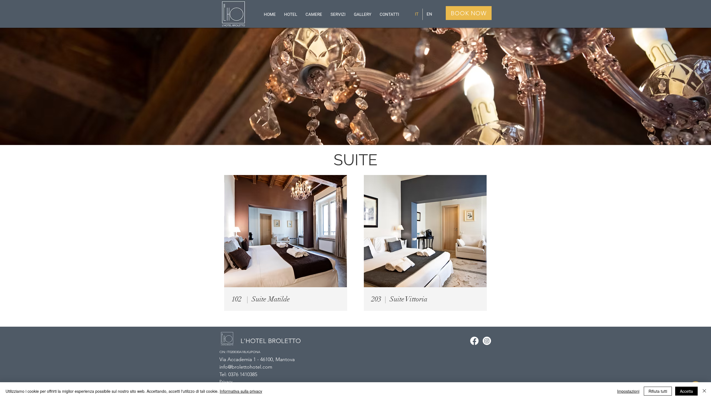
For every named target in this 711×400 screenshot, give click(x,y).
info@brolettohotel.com (245, 367)
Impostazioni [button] (628, 391)
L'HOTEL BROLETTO (271, 341)
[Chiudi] (704, 391)
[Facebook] (474, 341)
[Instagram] (487, 341)
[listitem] (285, 243)
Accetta (686, 391)
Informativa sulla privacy (241, 391)
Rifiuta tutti (658, 391)
